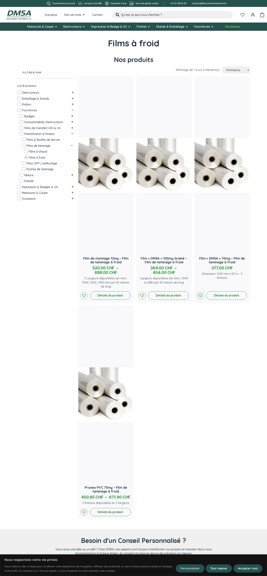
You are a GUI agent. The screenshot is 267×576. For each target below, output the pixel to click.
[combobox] (172, 14)
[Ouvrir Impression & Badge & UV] (129, 27)
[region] (133, 565)
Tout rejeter (218, 568)
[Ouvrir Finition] (148, 27)
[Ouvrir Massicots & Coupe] (55, 27)
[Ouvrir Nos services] (83, 14)
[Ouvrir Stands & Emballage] (186, 27)
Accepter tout (248, 568)
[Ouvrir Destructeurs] (83, 27)
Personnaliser (190, 568)
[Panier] (262, 14)
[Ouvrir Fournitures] (212, 27)
